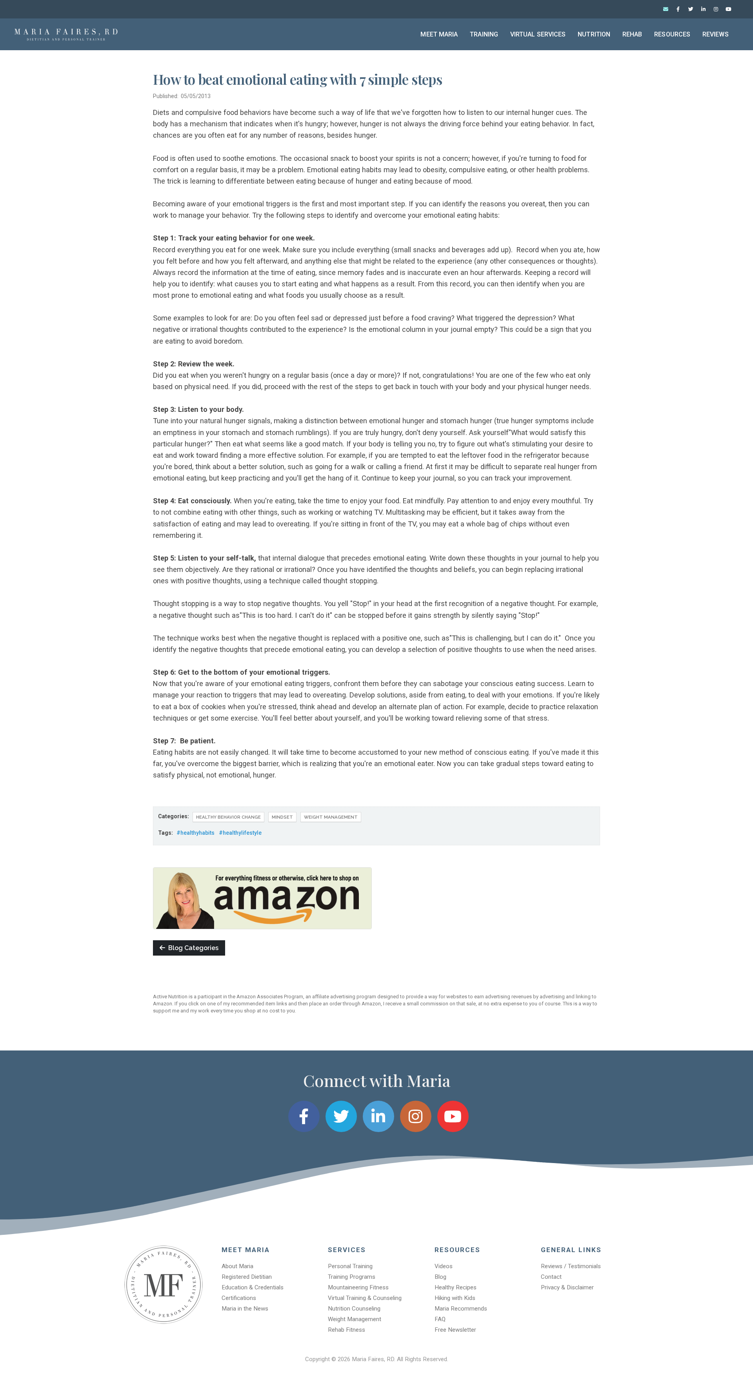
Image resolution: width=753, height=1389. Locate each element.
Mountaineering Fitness (358, 1287)
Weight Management (331, 817)
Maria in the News (245, 1308)
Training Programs (351, 1276)
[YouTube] (728, 9)
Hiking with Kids (455, 1298)
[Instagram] (715, 9)
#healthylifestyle (240, 833)
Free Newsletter (455, 1329)
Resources (672, 34)
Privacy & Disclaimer (567, 1287)
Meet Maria (439, 34)
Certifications (239, 1298)
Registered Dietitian (247, 1276)
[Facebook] (678, 9)
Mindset (282, 817)
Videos (444, 1266)
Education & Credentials (253, 1287)
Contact (551, 1276)
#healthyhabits (195, 833)
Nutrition (594, 34)
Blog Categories (191, 948)
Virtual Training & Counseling (365, 1298)
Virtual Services (538, 34)
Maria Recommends (461, 1308)
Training (484, 34)
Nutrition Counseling (354, 1308)
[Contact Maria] (665, 9)
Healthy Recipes (456, 1287)
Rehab (632, 34)
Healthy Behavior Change (228, 817)
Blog (440, 1276)
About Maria (237, 1266)
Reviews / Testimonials (571, 1266)
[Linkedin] (703, 9)
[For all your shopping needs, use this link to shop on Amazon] (262, 897)
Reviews (715, 34)
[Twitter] (690, 9)
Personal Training (350, 1266)
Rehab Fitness (346, 1329)
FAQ (440, 1319)
